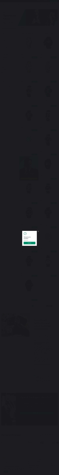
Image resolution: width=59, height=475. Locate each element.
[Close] (38, 231)
